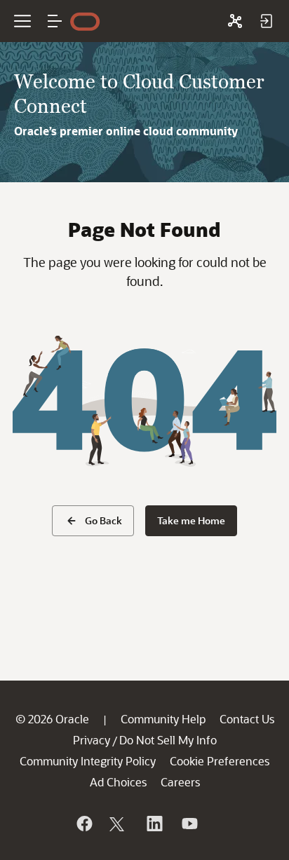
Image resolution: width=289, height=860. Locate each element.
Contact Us (247, 718)
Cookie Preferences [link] (219, 760)
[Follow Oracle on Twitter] (118, 823)
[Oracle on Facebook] (83, 823)
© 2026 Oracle (52, 718)
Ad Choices (118, 781)
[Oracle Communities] (235, 21)
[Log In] (265, 21)
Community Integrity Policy (88, 760)
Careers (180, 781)
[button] (54, 21)
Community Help (163, 718)
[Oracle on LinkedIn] (153, 823)
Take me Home (191, 520)
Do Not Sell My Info (168, 739)
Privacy (91, 739)
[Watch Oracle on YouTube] (189, 823)
